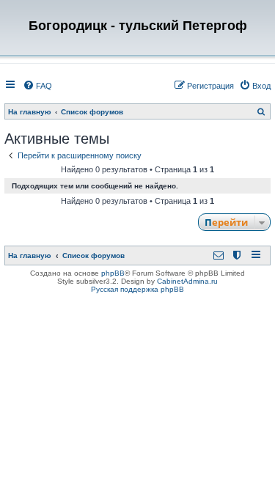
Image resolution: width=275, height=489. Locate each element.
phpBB (113, 273)
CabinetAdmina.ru (187, 281)
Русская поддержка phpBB (137, 289)
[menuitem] (37, 86)
